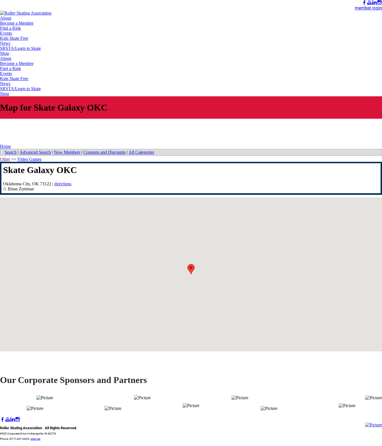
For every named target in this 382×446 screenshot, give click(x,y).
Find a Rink (10, 28)
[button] (191, 269)
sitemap (36, 438)
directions (62, 183)
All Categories (141, 152)
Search (10, 152)
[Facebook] (364, 2)
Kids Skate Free (14, 38)
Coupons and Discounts (104, 152)
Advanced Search (35, 152)
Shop (4, 53)
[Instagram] (379, 2)
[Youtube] (369, 2)
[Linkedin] (374, 2)
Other (5, 159)
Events (6, 33)
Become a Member (17, 23)
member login (368, 8)
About (5, 18)
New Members (67, 152)
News (5, 43)
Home (5, 146)
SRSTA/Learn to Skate (20, 48)
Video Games (29, 159)
